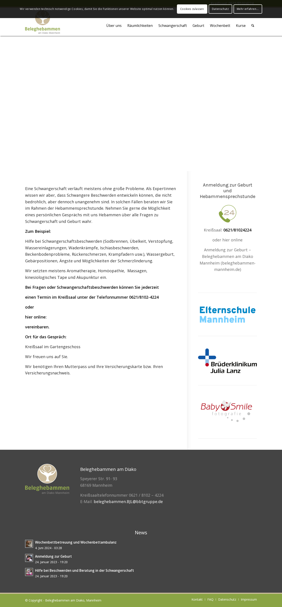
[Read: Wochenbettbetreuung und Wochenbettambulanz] (29, 544)
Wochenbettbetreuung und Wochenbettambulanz (76, 542)
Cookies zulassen (192, 9)
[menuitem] (113, 26)
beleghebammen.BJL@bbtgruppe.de (128, 501)
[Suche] (253, 26)
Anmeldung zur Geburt (53, 556)
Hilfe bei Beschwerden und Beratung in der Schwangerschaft (84, 570)
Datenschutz (220, 9)
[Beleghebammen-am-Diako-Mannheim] (42, 23)
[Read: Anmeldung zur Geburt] (29, 558)
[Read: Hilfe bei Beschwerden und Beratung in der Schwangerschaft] (29, 572)
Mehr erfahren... (248, 9)
